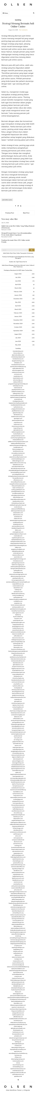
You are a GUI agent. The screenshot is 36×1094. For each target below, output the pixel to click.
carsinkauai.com (18, 1020)
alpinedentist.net (18, 430)
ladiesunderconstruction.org (18, 462)
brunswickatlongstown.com (18, 732)
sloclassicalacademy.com (18, 661)
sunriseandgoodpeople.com (18, 778)
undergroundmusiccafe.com (18, 1072)
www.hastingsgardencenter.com (18, 970)
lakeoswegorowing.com (18, 1047)
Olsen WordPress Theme (13, 1090)
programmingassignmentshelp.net (18, 384)
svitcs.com (18, 836)
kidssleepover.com (18, 386)
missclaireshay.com (18, 351)
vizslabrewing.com (18, 522)
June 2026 (18, 281)
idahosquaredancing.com (18, 511)
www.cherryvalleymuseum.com (18, 457)
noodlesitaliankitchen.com (18, 405)
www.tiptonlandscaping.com (18, 941)
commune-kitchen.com (18, 682)
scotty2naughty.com (18, 707)
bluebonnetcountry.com (18, 416)
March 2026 (18, 288)
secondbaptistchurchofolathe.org (18, 1053)
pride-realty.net (18, 1026)
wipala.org (18, 614)
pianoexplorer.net (18, 972)
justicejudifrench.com (18, 722)
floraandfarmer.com (18, 478)
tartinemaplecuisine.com (18, 734)
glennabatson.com (18, 664)
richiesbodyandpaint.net (18, 357)
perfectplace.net (18, 597)
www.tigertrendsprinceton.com (18, 891)
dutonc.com (18, 745)
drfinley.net (18, 1042)
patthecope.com (18, 834)
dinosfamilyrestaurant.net (18, 468)
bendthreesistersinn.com (18, 782)
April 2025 (18, 306)
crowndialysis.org (18, 572)
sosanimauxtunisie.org (18, 426)
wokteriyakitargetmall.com (18, 566)
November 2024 (18, 323)
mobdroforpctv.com (18, 628)
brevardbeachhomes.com (18, 482)
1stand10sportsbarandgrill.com (18, 545)
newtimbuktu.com (18, 378)
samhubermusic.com (18, 1074)
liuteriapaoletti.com (18, 776)
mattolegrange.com (18, 749)
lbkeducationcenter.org (18, 593)
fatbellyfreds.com (18, 986)
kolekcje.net (18, 589)
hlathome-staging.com (18, 564)
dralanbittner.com (18, 524)
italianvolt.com (18, 518)
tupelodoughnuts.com (18, 538)
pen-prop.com (18, 890)
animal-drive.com (18, 843)
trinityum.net (18, 976)
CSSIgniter (26, 1090)
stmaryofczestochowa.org (18, 720)
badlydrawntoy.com (18, 876)
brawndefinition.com (18, 670)
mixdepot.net (18, 959)
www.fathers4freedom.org (18, 893)
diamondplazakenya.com (18, 1001)
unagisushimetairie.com (18, 409)
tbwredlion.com (18, 1003)
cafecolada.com (18, 636)
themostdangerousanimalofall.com (18, 651)
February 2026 (18, 291)
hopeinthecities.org (18, 624)
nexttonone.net (18, 882)
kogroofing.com (18, 428)
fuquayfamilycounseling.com (18, 1049)
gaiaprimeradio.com (18, 741)
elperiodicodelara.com (18, 355)
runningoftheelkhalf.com (18, 897)
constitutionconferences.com (18, 832)
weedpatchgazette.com (18, 528)
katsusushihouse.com (18, 693)
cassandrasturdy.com (18, 630)
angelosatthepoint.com (18, 820)
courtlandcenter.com (18, 807)
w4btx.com (18, 547)
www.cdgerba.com (18, 993)
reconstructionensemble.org (18, 789)
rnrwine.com (18, 1045)
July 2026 (18, 277)
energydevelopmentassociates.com (18, 476)
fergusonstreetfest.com (18, 1011)
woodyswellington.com (18, 984)
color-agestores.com (18, 613)
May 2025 (18, 302)
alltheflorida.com (18, 1017)
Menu (6, 13)
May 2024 (18, 345)
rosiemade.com (18, 536)
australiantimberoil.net (18, 466)
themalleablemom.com (18, 726)
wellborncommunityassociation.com (18, 441)
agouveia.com (18, 1051)
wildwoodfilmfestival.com (18, 443)
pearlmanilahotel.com (18, 420)
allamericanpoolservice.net (18, 576)
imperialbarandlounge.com (18, 499)
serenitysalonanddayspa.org (18, 366)
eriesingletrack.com (18, 532)
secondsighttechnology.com (18, 559)
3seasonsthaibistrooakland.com (18, 599)
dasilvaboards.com (18, 663)
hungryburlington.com (18, 730)
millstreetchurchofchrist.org (18, 1022)
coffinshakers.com (18, 718)
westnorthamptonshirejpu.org (18, 445)
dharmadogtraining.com (18, 1059)
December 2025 (18, 298)
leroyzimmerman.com (18, 1040)
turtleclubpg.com (18, 799)
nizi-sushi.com (18, 738)
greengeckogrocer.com (18, 563)
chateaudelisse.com (18, 439)
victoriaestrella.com (18, 803)
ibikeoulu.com (18, 716)
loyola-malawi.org (18, 616)
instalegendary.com (18, 401)
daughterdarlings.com (18, 361)
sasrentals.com (18, 557)
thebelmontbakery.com (18, 391)
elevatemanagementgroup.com (18, 1038)
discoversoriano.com (18, 638)
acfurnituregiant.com (18, 370)
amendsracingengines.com (18, 907)
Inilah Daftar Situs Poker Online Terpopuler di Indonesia (18, 253)
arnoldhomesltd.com (18, 493)
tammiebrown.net (18, 743)
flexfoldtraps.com (18, 905)
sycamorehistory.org (18, 963)
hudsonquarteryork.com (18, 990)
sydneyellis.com (18, 570)
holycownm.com (18, 795)
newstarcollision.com (18, 555)
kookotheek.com (18, 434)
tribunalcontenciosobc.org (18, 659)
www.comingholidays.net (18, 641)
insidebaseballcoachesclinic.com (18, 1018)
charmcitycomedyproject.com (18, 711)
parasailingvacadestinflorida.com (18, 1024)
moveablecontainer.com (18, 453)
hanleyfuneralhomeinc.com (18, 541)
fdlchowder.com (18, 926)
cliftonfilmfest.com (18, 497)
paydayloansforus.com (18, 389)
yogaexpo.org (18, 603)
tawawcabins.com (18, 512)
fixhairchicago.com (18, 828)
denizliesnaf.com (18, 830)
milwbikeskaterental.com (18, 766)
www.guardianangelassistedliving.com (18, 997)
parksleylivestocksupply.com (18, 609)
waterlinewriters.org (18, 859)
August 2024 (18, 334)
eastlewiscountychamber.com (18, 657)
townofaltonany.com (18, 770)
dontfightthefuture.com (18, 491)
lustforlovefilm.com (18, 686)
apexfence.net (18, 1076)
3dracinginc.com (18, 647)
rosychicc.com (18, 618)
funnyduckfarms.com (18, 1034)
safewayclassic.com (18, 393)
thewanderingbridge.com (18, 724)
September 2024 (18, 330)
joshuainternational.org (18, 886)
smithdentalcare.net (18, 1070)
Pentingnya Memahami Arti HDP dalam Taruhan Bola (18, 270)
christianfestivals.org (18, 753)
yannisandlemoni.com (18, 526)
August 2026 (18, 274)
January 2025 (18, 316)
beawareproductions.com (18, 713)
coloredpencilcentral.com (18, 495)
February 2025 (18, 313)
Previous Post (9, 213)
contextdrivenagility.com (18, 715)
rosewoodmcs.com (18, 961)
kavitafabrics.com (18, 791)
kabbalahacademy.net (18, 551)
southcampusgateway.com (18, 438)
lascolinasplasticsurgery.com (18, 932)
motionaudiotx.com (18, 1061)
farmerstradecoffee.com (18, 866)
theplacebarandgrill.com (18, 815)
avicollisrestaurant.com (18, 811)
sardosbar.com (18, 516)
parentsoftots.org (18, 863)
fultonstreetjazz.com (18, 449)
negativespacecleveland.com (18, 774)
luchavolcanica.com (18, 793)
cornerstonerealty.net (18, 965)
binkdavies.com (18, 676)
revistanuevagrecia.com (18, 703)
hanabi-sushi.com (18, 951)
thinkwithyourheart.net (18, 503)
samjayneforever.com (18, 1013)
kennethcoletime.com (18, 728)
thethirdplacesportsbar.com (18, 980)
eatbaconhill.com (18, 382)
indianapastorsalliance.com (18, 822)
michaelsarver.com (18, 561)
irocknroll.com (18, 507)
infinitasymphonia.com (18, 690)
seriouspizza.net (18, 838)
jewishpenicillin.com (18, 578)
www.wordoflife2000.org (18, 509)
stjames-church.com (18, 705)
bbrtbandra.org (18, 414)
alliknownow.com (18, 655)
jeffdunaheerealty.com (18, 899)
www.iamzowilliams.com (18, 968)
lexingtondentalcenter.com (18, 568)
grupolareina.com (18, 455)
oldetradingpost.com (18, 461)
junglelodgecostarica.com (18, 751)
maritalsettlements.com (18, 765)
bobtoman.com (18, 424)
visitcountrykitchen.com (18, 755)
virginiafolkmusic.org (18, 584)
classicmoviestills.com (18, 634)
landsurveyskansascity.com (18, 915)
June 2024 (18, 341)
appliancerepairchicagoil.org (18, 397)
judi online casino (7, 200)
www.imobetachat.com (18, 872)
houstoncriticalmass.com (18, 649)
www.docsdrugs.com (18, 922)
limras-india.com (18, 353)
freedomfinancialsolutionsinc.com (18, 903)
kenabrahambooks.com (18, 680)
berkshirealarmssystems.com (18, 520)
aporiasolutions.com (18, 851)
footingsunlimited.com (18, 918)
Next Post (26, 213)
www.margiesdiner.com (18, 924)
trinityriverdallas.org (18, 595)
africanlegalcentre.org (18, 691)
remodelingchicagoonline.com (18, 938)
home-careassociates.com (18, 605)
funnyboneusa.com (18, 786)
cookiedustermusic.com (18, 788)
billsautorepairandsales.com (18, 1005)
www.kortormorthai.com (18, 909)
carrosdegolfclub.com (18, 474)
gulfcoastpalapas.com (18, 855)
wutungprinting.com (18, 763)
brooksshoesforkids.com (18, 847)
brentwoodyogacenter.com (18, 940)
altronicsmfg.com (18, 380)
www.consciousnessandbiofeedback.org (18, 967)
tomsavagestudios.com (18, 580)
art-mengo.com (18, 740)
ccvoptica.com (18, 945)
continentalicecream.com (18, 672)
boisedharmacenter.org (18, 611)
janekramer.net (18, 736)
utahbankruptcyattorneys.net (18, 505)
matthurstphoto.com (18, 1015)
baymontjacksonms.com (18, 768)
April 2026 (18, 284)
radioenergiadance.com (18, 432)
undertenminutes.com (18, 372)
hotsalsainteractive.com (18, 364)
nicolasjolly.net (18, 688)
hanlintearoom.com (18, 1032)
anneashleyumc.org (18, 913)
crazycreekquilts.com (18, 674)
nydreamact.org (18, 407)
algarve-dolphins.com (18, 757)
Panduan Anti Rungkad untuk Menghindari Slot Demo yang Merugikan (18, 257)
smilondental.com (18, 553)
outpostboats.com (18, 620)
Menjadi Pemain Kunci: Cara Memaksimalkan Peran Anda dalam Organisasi (16, 234)
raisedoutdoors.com (18, 501)
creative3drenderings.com (18, 865)
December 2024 (18, 320)
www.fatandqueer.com (18, 911)
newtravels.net (18, 387)
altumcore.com (18, 841)
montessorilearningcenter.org (18, 1009)
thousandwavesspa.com (18, 805)
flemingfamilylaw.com (18, 1043)
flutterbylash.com (18, 1030)
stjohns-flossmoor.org (18, 784)
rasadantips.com (18, 376)
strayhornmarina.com (18, 666)
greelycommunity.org (18, 695)
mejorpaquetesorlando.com (18, 543)
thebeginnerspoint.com (18, 640)
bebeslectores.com (18, 464)
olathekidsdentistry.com (18, 539)
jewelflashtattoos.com (18, 411)
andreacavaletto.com (18, 607)
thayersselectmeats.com (18, 849)
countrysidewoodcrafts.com (18, 395)
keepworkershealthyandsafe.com (18, 403)
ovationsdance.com (18, 586)
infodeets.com (18, 363)
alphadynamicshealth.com (18, 1028)
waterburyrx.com (18, 816)
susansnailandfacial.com (18, 888)
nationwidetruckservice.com (18, 797)
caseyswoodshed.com (18, 826)
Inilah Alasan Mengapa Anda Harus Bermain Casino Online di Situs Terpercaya (18, 266)
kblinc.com (18, 530)
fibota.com (18, 992)
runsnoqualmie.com (18, 920)
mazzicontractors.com (18, 978)
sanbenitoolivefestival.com (18, 632)
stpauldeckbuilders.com (18, 917)
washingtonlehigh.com (18, 947)
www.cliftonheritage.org (18, 934)
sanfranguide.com (18, 643)
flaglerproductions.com (18, 668)
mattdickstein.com (18, 874)
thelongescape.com (18, 747)
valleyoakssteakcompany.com (18, 824)
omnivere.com (18, 374)
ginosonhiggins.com (18, 761)
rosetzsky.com (18, 699)
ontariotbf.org (18, 399)
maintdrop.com (18, 422)
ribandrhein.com (18, 588)
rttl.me (18, 1063)
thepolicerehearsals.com (18, 653)
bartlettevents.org (18, 451)
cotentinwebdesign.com (18, 459)
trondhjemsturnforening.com (18, 999)
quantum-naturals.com (18, 1007)
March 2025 (18, 309)
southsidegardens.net (18, 974)
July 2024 (18, 337)
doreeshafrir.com (18, 709)
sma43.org (18, 936)
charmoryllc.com (18, 645)
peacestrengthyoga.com (18, 901)
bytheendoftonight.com (18, 622)
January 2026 (18, 295)
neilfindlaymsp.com (18, 809)
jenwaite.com (18, 1036)
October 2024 (18, 327)
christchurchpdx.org (18, 678)
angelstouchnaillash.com (18, 549)
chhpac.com (18, 1057)
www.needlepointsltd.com (18, 928)
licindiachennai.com (18, 359)
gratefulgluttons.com (18, 626)
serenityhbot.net (18, 884)
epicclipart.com (18, 418)
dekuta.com (18, 955)
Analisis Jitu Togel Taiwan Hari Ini (18, 261)
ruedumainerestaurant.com (18, 697)
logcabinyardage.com (18, 868)
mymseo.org (18, 1055)
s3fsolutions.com (18, 480)
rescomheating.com (18, 1065)
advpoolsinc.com (18, 818)
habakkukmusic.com (18, 880)
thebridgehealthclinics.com (18, 857)
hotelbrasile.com (18, 447)
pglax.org (18, 772)
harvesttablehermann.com (18, 472)
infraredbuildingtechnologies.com (18, 470)
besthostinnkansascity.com (18, 1069)
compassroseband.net (18, 840)
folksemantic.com (18, 514)
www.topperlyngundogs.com (18, 895)
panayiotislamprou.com (18, 436)
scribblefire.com (18, 601)
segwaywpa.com (18, 853)
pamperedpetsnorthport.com (18, 534)
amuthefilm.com (18, 684)
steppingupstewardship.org (18, 943)
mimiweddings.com (18, 1067)
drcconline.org (18, 813)
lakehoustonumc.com (18, 878)
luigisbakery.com (18, 949)
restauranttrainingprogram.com (18, 574)
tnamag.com (18, 845)
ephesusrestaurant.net (18, 982)
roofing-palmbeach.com (18, 489)
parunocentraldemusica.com (18, 995)
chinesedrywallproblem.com (18, 780)
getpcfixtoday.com (18, 413)
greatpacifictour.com (18, 801)
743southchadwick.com (18, 486)
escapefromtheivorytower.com (18, 484)
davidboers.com (18, 870)
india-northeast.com (18, 488)
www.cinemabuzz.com (18, 957)
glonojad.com (18, 701)
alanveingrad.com (18, 759)
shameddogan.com (18, 861)
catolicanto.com (18, 591)
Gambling (18, 20)
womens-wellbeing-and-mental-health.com (18, 582)
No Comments (23, 30)
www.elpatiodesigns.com (18, 988)
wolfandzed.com (18, 953)
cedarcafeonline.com (18, 368)
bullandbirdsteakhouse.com (18, 930)
